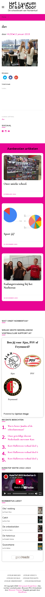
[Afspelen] (5, 493)
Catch (5, 517)
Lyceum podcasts (30, 578)
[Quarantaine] (40, 549)
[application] (22, 484)
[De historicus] (40, 540)
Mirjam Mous (8, 512)
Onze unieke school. (15, 184)
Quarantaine (8, 544)
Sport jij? (9, 234)
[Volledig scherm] (40, 493)
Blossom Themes (15, 590)
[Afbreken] (36, 493)
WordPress (22, 592)
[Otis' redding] (40, 513)
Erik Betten (7, 548)
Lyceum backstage (33, 581)
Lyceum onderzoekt (13, 581)
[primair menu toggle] (3, 7)
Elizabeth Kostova (9, 539)
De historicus (9, 535)
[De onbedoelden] (40, 531)
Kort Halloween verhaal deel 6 (23, 452)
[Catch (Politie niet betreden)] (40, 522)
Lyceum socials (13, 578)
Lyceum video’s (29, 575)
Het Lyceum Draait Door (22, 5)
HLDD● (10, 34)
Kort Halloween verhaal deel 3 (23, 445)
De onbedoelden (11, 526)
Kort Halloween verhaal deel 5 (23, 458)
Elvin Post (7, 521)
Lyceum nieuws (14, 575)
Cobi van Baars (8, 530)
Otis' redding (9, 508)
